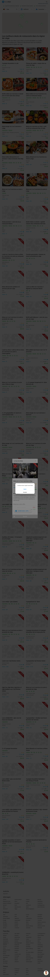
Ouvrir (25, 489)
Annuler (25, 492)
